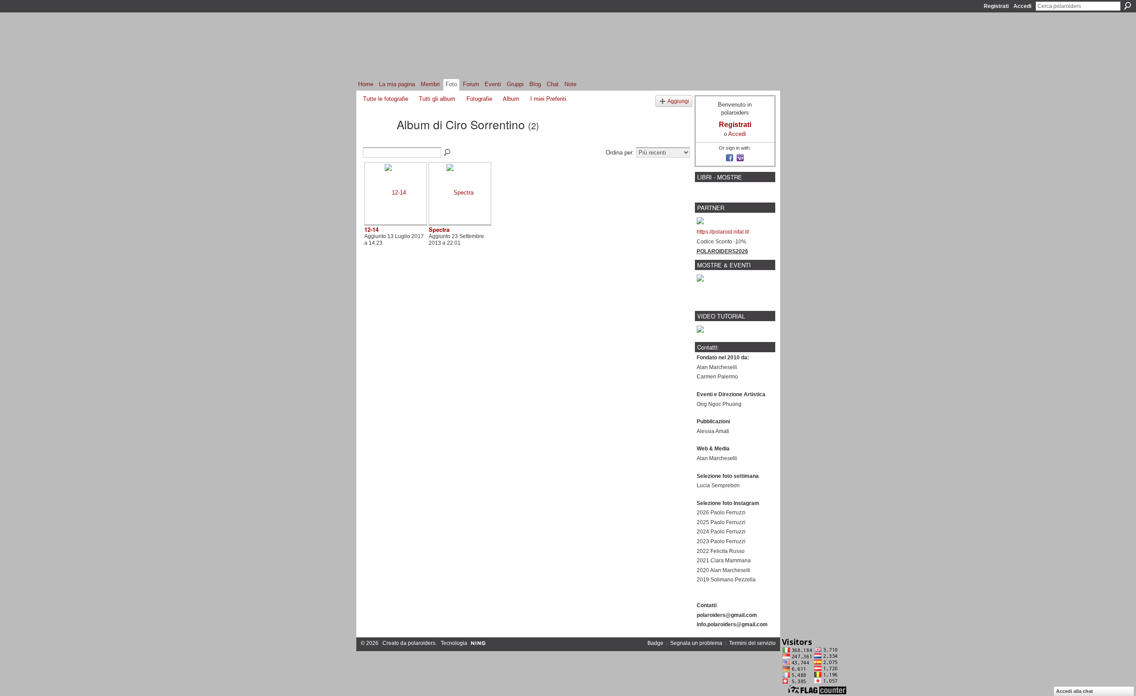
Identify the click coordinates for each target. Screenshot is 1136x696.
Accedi (1022, 6)
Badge (655, 643)
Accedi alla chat (1074, 691)
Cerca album (448, 153)
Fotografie (479, 98)
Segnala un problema (696, 643)
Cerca (1127, 6)
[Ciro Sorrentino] (377, 140)
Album (511, 98)
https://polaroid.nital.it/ (723, 232)
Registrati (996, 6)
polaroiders (421, 643)
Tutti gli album (437, 98)
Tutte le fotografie (385, 98)
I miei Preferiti (548, 98)
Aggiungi (678, 101)
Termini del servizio (752, 643)
